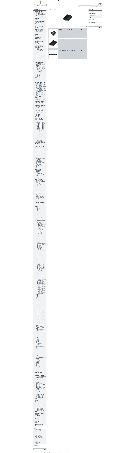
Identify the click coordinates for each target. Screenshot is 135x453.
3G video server (39, 12)
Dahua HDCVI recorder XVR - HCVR (40, 100)
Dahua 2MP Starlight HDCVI (39, 97)
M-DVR (37, 380)
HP (36, 332)
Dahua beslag (39, 246)
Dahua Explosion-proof (40, 281)
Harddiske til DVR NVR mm (40, 384)
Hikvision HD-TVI (39, 330)
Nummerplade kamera (40, 162)
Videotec (37, 363)
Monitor (37, 195)
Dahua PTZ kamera (40, 271)
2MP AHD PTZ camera (40, 54)
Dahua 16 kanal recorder (41, 250)
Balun (37, 182)
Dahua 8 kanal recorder (41, 249)
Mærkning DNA (38, 372)
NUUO (37, 342)
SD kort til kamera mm (40, 196)
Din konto (99, 4)
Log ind (100, 3)
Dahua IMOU (39, 242)
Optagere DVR (38, 379)
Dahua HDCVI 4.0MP (39, 101)
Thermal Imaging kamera (40, 373)
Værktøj (37, 198)
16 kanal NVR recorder (40, 394)
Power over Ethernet (38, 436)
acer (37, 207)
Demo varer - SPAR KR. (40, 424)
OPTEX (37, 344)
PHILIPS (37, 348)
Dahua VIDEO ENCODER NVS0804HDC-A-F (67, 50)
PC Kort (37, 381)
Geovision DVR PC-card (39, 434)
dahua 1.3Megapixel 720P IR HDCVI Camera (41, 85)
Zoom (37, 167)
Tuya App (37, 177)
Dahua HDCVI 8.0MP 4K (40, 105)
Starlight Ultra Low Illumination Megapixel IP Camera (40, 142)
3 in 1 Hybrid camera (39, 62)
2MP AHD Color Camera (40, 51)
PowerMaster (38, 15)
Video (36, 418)
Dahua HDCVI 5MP (39, 104)
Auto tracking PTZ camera (39, 42)
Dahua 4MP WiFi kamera (42, 279)
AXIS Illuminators (40, 225)
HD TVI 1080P (38, 115)
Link (35, 428)
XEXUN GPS (38, 39)
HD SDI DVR (38, 385)
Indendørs (38, 159)
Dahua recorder (39, 247)
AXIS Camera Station (40, 233)
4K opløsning (38, 73)
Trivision (37, 361)
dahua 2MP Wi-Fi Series (41, 277)
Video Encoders (38, 420)
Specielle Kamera (39, 165)
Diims (36, 32)
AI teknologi (38, 208)
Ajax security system (39, 13)
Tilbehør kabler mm (39, 140)
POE (36, 411)
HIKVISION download (38, 437)
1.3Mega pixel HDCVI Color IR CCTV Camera (40, 89)
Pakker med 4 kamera (40, 407)
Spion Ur (37, 172)
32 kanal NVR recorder (40, 395)
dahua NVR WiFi (40, 280)
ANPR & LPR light (39, 22)
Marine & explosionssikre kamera (40, 204)
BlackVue (37, 236)
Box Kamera (38, 156)
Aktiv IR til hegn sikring (40, 19)
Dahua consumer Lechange (41, 243)
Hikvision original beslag (40, 329)
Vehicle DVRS (37, 442)
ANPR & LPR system (39, 21)
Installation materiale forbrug (41, 376)
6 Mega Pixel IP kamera (40, 128)
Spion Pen (38, 171)
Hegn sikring (38, 116)
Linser (37, 194)
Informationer (38, 37)
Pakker (36, 401)
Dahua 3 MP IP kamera (40, 262)
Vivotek (37, 365)
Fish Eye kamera (38, 45)
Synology (37, 358)
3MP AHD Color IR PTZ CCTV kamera (40, 56)
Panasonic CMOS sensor (40, 346)
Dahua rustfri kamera (40, 282)
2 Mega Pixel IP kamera (40, 124)
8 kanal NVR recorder (40, 393)
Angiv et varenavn (37, 448)
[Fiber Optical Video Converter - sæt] (53, 33)
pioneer (37, 349)
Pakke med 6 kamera (39, 408)
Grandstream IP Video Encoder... (64, 39)
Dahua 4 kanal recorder (41, 248)
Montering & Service (39, 375)
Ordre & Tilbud (38, 398)
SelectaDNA (38, 356)
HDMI (37, 187)
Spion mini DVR (38, 170)
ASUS (37, 209)
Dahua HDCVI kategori (40, 244)
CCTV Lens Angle (38, 429)
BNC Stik (37, 185)
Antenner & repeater (39, 131)
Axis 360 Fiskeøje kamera (41, 218)
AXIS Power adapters (41, 229)
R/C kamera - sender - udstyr (39, 414)
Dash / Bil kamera (39, 29)
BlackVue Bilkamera (39, 30)
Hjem (49, 9)
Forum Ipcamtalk (38, 430)
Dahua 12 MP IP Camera (41, 267)
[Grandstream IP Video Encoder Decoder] (53, 43)
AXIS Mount (40, 223)
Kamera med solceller (40, 146)
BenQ (37, 234)
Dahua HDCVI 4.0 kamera (40, 102)
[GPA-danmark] (42, 3)
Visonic (37, 364)
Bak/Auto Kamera (39, 23)
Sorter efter (77, 26)
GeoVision (38, 299)
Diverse (36, 34)
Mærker (36, 206)
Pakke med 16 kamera (40, 410)
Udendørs (38, 166)
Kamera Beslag (38, 191)
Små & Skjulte (38, 164)
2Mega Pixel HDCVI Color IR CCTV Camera (41, 91)
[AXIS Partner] (36, 445)
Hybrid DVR (38, 386)
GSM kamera (38, 157)
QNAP (37, 345)
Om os (59, 452)
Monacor (37, 339)
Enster (37, 295)
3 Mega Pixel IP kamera (40, 125)
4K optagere (38, 76)
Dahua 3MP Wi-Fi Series (41, 278)
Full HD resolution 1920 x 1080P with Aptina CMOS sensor (40, 68)
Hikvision (37, 328)
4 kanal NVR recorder (40, 392)
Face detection (38, 43)
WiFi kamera (37, 422)
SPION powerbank (39, 175)
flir (36, 297)
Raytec (37, 350)
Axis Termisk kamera (40, 219)
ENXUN (37, 296)
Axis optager (39, 230)
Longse (37, 337)
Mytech (37, 340)
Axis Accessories (39, 222)
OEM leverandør (39, 343)
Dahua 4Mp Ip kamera (40, 263)
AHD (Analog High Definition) (39, 47)
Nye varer (91, 9)
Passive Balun (39, 184)
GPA (37, 300)
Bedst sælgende (93, 21)
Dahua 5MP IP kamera (40, 264)
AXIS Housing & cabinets (42, 224)
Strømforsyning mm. (39, 180)
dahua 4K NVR (40, 270)
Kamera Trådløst (38, 200)
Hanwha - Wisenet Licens (41, 324)
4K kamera (38, 75)
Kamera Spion (38, 169)
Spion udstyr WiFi (39, 173)
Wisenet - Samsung (39, 367)
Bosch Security (38, 235)
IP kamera (38, 132)
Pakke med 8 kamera (39, 409)
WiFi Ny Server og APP (40, 174)
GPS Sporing (38, 38)
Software (37, 382)
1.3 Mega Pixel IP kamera (40, 123)
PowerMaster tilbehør (40, 16)
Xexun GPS (38, 368)
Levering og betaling (46, 452)
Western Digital (38, 366)
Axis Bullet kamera (40, 211)
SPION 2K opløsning (39, 176)
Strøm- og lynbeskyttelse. (40, 181)
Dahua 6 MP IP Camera (40, 265)
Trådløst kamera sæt (39, 201)
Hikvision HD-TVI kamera (42, 331)
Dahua (37, 240)
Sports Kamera (38, 417)
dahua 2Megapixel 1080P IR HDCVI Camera (41, 87)
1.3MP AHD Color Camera (40, 50)
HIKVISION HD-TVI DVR (40, 387)
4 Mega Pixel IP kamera (40, 126)
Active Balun (39, 183)
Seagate (37, 355)
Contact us (40, 452)
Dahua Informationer (40, 241)
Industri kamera (38, 118)
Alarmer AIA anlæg (39, 11)
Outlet (36, 400)
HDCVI (37, 325)
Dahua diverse (39, 245)
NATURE (37, 341)
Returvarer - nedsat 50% (40, 425)
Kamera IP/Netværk (39, 121)
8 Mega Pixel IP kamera (40, 129)
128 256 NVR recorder (40, 397)
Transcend (38, 360)
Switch (37, 139)
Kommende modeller (39, 202)
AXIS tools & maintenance (42, 226)
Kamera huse (38, 192)
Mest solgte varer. (92, 22)
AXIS (37, 210)
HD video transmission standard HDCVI (40, 83)
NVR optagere (38, 391)
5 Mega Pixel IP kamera (40, 127)
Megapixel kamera (39, 161)
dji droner (37, 294)
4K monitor (38, 74)
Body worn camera (39, 26)
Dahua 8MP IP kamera (40, 266)
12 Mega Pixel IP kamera (40, 130)
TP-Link (37, 359)
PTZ (37, 163)
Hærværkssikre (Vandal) (40, 158)
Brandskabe (37, 27)
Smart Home (37, 415)
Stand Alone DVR (39, 383)
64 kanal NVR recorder (40, 396)
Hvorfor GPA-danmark (64, 452)
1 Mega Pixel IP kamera (40, 122)
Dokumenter (37, 35)
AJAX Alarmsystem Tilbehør (41, 14)
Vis (81, 29)
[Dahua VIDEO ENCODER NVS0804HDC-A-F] (53, 54)
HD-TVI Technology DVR (41, 327)
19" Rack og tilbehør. (39, 377)
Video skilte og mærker (40, 197)
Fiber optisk (37, 145)
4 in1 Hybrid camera (39, 66)
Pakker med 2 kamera (40, 406)
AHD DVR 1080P (39, 49)
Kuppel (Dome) (38, 160)
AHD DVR (38, 48)
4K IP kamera (40, 269)
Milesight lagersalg (39, 338)
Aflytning (37, 18)
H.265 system (38, 77)
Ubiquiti (37, 362)
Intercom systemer (39, 119)
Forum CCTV (37, 431)
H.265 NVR (38, 78)
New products (35, 452)
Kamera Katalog (38, 147)
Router (37, 138)
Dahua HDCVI (37, 435)
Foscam (37, 298)
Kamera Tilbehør (38, 179)
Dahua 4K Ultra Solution (40, 268)
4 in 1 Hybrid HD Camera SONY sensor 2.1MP (40, 71)
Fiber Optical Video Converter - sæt (65, 29)
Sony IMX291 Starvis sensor (41, 357)
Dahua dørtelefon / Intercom (41, 283)
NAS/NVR (37, 133)
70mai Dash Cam (39, 31)
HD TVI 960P (38, 114)
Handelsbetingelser (53, 452)
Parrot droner (38, 347)
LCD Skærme (38, 193)
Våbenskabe (37, 421)
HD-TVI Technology (39, 109)
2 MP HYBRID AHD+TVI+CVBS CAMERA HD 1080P (40, 64)
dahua (36, 438)
